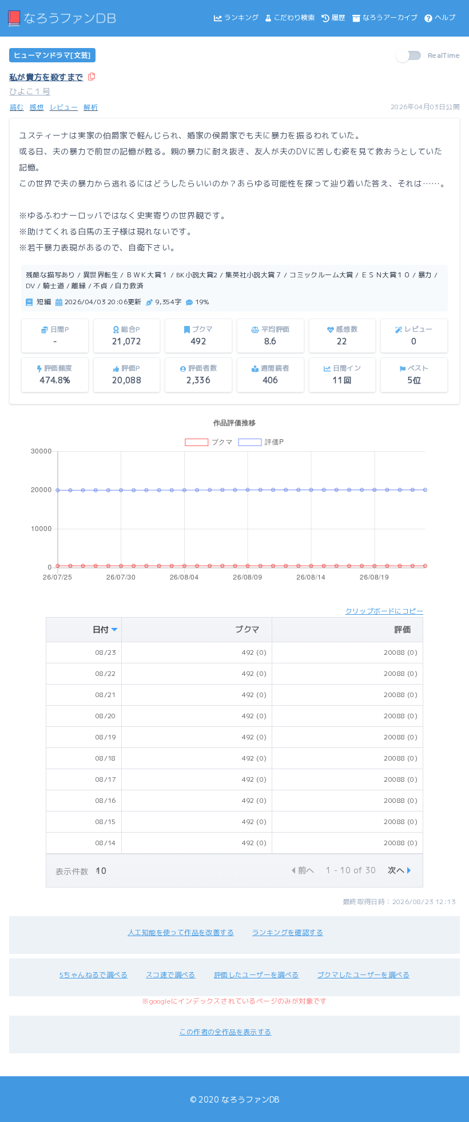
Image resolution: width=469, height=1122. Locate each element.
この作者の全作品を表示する (225, 1032)
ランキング (241, 17)
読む (17, 107)
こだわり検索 (294, 17)
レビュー (64, 107)
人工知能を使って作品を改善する (181, 932)
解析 (91, 107)
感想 (37, 107)
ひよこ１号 (29, 91)
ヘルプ (445, 17)
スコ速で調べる (171, 975)
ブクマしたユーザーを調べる (363, 975)
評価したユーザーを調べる (256, 975)
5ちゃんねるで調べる (93, 975)
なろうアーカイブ (390, 17)
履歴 (338, 17)
